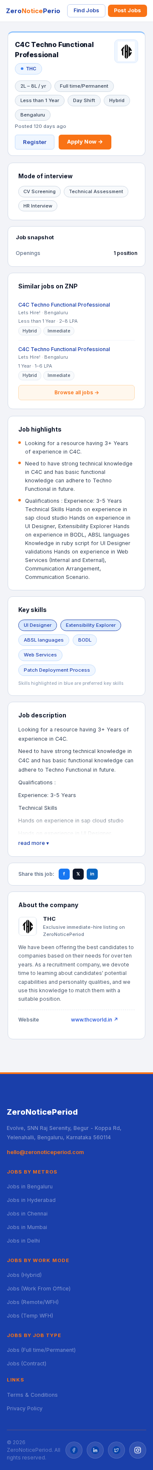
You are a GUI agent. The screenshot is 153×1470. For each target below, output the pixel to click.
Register (34, 141)
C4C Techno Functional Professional (64, 305)
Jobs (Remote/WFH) (33, 1302)
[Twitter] (116, 1450)
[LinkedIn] (95, 1450)
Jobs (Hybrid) (24, 1275)
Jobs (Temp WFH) (30, 1315)
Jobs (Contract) (26, 1363)
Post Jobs (127, 10)
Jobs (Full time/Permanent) (41, 1350)
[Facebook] (73, 1450)
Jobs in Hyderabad (31, 1200)
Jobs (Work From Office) (39, 1288)
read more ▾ (33, 843)
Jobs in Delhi (23, 1240)
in (92, 873)
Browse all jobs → (76, 392)
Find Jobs (86, 10)
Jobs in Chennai (27, 1213)
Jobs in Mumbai (27, 1227)
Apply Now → (85, 141)
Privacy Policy (24, 1408)
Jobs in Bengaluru (30, 1186)
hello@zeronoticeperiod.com (45, 1152)
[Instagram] (137, 1450)
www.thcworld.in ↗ (94, 1019)
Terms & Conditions (32, 1395)
